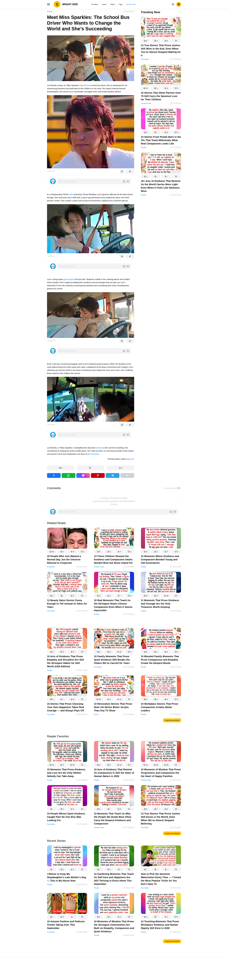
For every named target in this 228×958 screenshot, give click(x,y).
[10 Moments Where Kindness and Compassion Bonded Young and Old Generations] (161, 539)
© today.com (51, 171)
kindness (99, 448)
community (94, 454)
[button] (60, 467)
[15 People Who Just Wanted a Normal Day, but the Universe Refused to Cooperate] (67, 539)
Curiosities (145, 59)
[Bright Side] (66, 4)
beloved (87, 85)
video (71, 194)
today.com (130, 459)
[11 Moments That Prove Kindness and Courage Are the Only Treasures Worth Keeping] (161, 583)
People (49, 11)
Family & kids (146, 103)
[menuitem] (94, 4)
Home (96, 714)
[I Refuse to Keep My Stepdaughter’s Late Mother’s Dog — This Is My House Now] (67, 856)
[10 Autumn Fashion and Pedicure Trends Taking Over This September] (67, 904)
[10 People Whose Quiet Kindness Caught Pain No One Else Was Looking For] (67, 796)
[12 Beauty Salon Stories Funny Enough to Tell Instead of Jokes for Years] (67, 583)
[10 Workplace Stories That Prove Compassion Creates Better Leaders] (161, 686)
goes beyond (69, 279)
